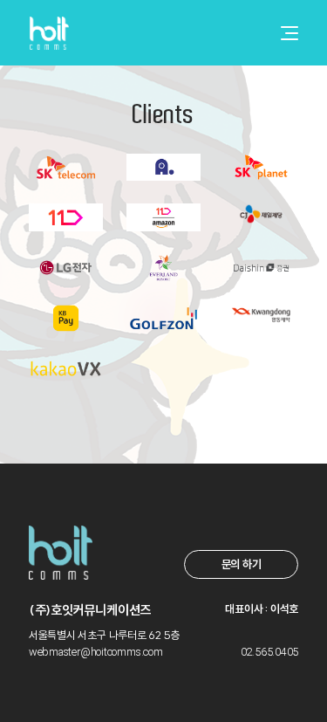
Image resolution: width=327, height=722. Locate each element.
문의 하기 (241, 564)
